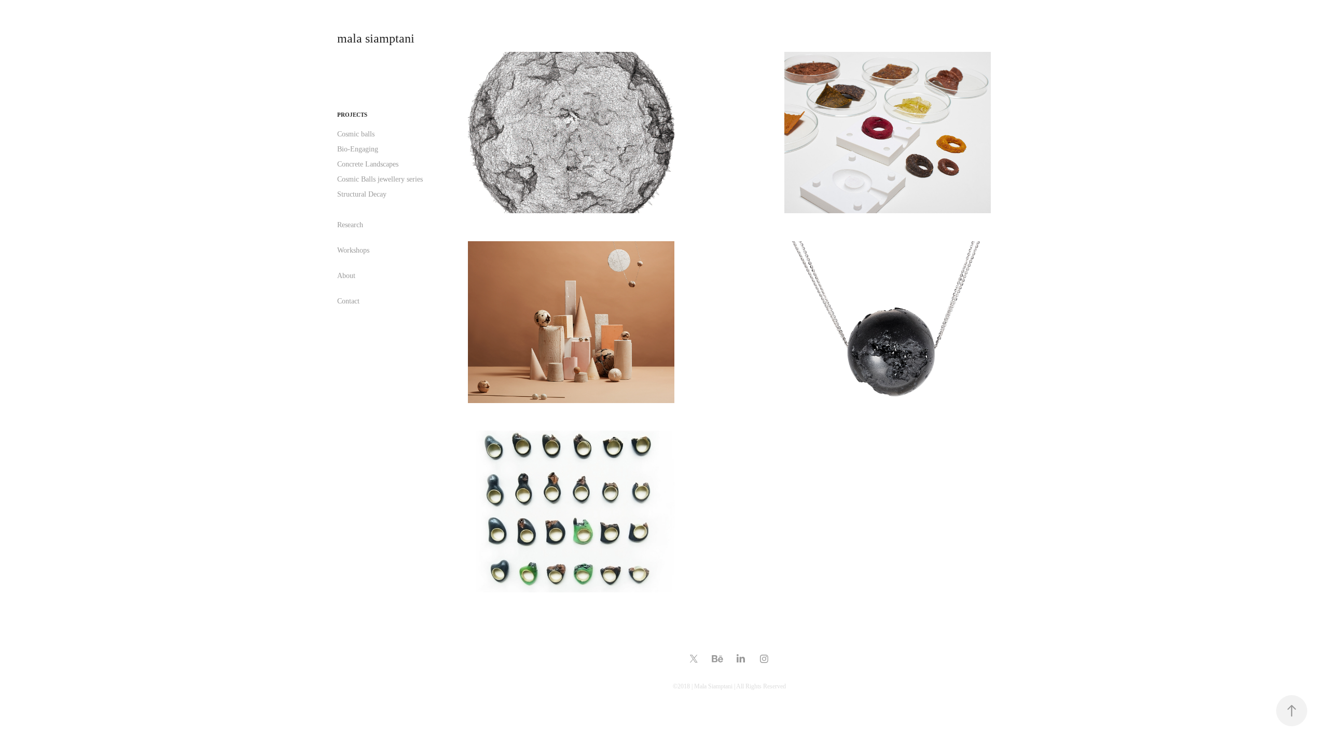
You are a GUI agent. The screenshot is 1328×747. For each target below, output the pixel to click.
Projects (352, 115)
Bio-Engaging (357, 149)
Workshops (353, 250)
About (346, 276)
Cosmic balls (356, 134)
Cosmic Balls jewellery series (380, 179)
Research (350, 225)
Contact (348, 301)
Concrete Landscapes (367, 164)
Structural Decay (361, 194)
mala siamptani (375, 38)
